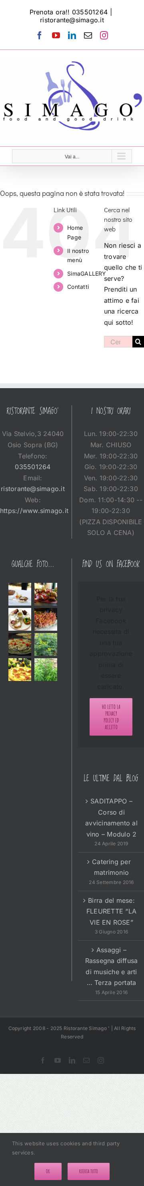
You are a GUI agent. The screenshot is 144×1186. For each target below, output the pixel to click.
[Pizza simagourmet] (20, 669)
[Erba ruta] (46, 644)
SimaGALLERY (86, 273)
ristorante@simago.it (72, 20)
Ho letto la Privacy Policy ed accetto (111, 716)
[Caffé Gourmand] (20, 619)
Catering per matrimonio (111, 867)
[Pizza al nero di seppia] (20, 644)
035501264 (32, 467)
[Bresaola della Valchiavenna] (46, 594)
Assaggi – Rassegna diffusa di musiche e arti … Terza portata (111, 966)
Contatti (78, 286)
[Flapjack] (20, 594)
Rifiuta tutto (88, 1171)
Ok (48, 1171)
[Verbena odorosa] (46, 669)
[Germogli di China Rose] (46, 619)
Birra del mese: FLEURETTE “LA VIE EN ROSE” (111, 911)
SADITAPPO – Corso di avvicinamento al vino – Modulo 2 (111, 817)
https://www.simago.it (34, 511)
